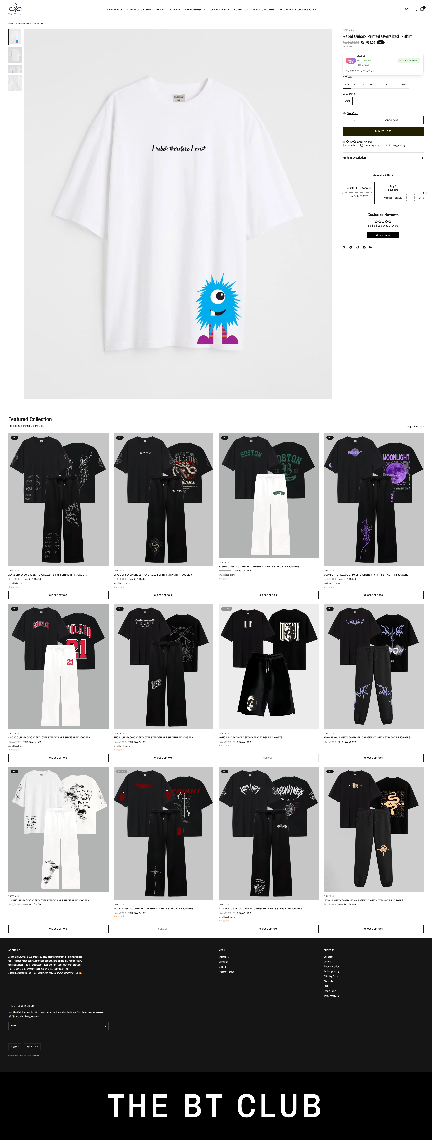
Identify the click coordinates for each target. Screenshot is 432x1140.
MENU (222, 950)
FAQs (326, 986)
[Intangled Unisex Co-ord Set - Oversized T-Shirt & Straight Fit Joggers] (269, 833)
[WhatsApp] (365, 247)
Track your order (226, 971)
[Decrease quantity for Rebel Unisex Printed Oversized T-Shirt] (345, 120)
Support (222, 967)
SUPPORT (329, 950)
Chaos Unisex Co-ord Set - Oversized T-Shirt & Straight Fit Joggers (153, 574)
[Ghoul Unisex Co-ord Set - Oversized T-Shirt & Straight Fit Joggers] (164, 666)
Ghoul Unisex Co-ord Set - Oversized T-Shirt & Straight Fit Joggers (153, 737)
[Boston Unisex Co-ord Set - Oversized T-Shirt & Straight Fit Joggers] (269, 495)
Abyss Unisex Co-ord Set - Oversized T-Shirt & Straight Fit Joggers (47, 574)
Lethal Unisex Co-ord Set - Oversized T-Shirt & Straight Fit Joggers (363, 900)
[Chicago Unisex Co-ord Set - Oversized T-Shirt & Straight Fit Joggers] (58, 666)
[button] (351, 142)
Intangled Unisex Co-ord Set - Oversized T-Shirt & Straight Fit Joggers (260, 908)
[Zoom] (325, 36)
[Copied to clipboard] (371, 247)
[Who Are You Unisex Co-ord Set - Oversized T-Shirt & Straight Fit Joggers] (374, 666)
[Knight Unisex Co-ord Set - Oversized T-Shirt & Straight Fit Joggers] (164, 833)
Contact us (328, 956)
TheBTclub (14, 570)
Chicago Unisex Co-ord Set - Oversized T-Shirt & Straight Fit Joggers (49, 737)
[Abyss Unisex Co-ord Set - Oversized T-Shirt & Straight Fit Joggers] (58, 499)
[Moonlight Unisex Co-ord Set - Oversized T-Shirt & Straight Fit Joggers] (374, 499)
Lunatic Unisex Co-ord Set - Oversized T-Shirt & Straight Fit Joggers (48, 900)
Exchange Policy (331, 971)
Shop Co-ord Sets (415, 426)
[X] (351, 247)
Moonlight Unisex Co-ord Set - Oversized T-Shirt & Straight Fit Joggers (366, 574)
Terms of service (331, 996)
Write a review (383, 235)
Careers (327, 961)
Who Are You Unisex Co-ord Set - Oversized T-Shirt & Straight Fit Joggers (367, 737)
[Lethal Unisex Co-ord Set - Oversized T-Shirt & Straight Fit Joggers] (374, 829)
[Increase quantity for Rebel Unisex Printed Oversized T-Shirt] (354, 120)
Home (10, 23)
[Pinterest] (358, 247)
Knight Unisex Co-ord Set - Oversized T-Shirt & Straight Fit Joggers (153, 908)
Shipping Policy (331, 976)
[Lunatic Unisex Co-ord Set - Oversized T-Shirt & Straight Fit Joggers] (58, 829)
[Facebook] (345, 247)
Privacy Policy (330, 991)
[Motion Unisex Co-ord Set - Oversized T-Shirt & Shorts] (269, 666)
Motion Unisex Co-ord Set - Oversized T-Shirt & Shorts (250, 737)
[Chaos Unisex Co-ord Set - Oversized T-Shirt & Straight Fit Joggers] (164, 499)
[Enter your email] (105, 1026)
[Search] (415, 9)
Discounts (223, 961)
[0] (421, 9)
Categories (224, 957)
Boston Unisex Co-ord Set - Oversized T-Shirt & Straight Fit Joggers (259, 566)
